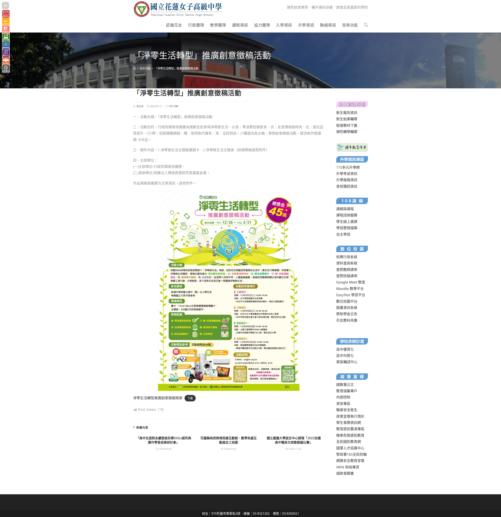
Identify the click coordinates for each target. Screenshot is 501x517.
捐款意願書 (345, 473)
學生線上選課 (346, 221)
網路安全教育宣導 (350, 460)
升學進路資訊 (346, 179)
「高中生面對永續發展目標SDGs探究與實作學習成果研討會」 (163, 440)
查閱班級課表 (346, 275)
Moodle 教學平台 (350, 288)
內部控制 (343, 397)
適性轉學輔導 (346, 131)
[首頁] (134, 68)
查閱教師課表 (346, 269)
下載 (190, 398)
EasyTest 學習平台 (350, 294)
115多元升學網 (348, 167)
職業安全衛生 (346, 409)
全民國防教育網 (348, 441)
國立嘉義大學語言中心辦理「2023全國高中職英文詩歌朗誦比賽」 (294, 440)
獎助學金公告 (346, 313)
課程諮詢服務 (346, 215)
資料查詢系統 (346, 263)
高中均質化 (345, 355)
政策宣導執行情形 (350, 416)
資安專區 (343, 403)
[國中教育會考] (352, 146)
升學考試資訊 (346, 173)
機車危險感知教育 (350, 435)
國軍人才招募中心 (350, 448)
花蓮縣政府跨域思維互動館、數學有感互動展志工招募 (228, 440)
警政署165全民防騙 (351, 454)
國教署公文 (345, 384)
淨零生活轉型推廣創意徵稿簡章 (157, 398)
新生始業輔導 (346, 119)
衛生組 (139, 106)
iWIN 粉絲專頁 (347, 467)
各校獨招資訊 (346, 186)
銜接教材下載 (346, 125)
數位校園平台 (346, 301)
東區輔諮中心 (346, 361)
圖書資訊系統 (346, 307)
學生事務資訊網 (348, 422)
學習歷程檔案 (346, 227)
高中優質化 (345, 349)
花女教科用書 (346, 320)
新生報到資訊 (346, 112)
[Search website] (366, 25)
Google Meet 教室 (350, 282)
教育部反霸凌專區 (350, 428)
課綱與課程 (345, 208)
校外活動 (173, 106)
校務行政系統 (346, 256)
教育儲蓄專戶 (346, 390)
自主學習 (343, 234)
